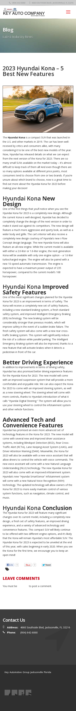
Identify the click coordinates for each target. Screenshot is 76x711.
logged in (23, 586)
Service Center (21, 701)
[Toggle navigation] (68, 11)
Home (8, 701)
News (33, 701)
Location (43, 701)
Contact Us (55, 701)
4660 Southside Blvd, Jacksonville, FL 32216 (52, 3)
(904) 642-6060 (18, 3)
